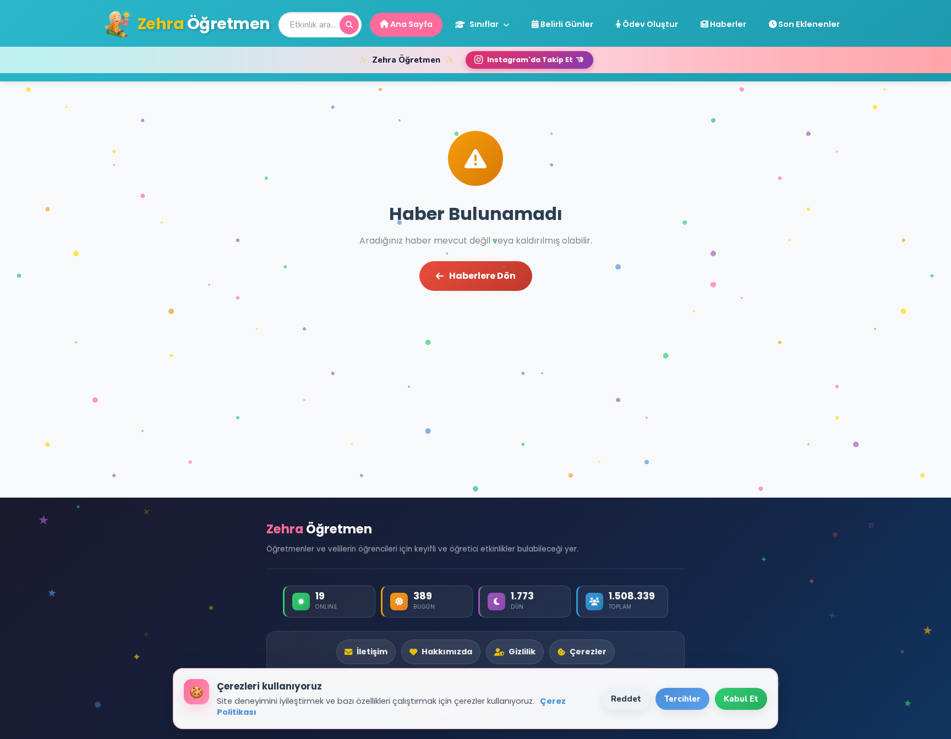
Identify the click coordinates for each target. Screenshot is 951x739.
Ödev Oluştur (649, 24)
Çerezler (588, 651)
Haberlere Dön (482, 275)
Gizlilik (522, 651)
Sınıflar (484, 24)
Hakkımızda (447, 651)
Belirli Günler (566, 24)
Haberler (727, 24)
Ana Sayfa (411, 24)
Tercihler (682, 698)
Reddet (626, 698)
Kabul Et (741, 698)
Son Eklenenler (808, 24)
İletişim (372, 651)
